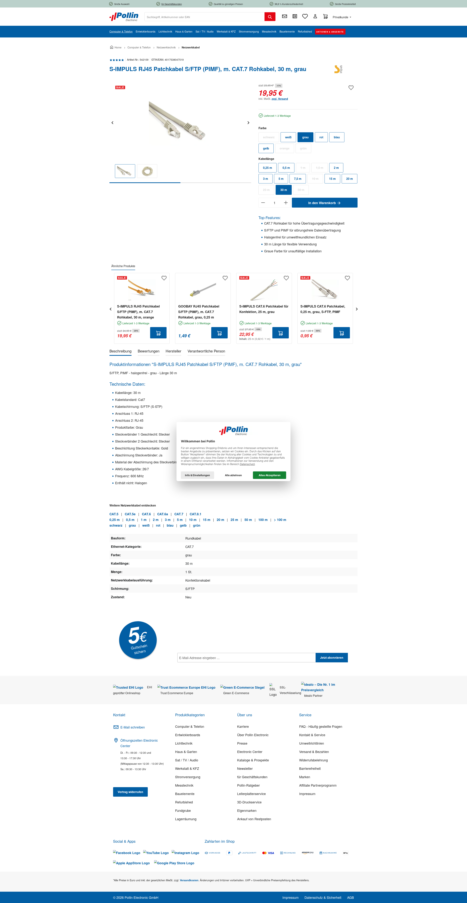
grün (305, 149)
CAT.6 (146, 514)
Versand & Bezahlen (314, 751)
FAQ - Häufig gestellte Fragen (320, 726)
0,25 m (267, 168)
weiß (288, 137)
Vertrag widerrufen (130, 792)
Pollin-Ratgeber (248, 785)
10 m (317, 179)
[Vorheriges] (112, 122)
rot (321, 137)
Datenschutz (200, 665)
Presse (242, 743)
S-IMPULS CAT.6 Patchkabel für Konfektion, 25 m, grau (263, 309)
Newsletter (245, 768)
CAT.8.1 (195, 514)
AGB (350, 897)
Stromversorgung (187, 776)
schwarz (271, 138)
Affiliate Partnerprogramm (318, 785)
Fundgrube (183, 810)
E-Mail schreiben (132, 727)
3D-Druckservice (249, 802)
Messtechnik (184, 785)
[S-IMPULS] (339, 70)
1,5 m (322, 168)
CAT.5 (113, 514)
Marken (304, 776)
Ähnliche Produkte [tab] (123, 266)
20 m (349, 179)
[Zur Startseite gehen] (123, 16)
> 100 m (280, 519)
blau (337, 137)
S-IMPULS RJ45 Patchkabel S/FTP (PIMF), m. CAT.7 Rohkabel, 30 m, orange (138, 312)
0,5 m (286, 168)
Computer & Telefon (189, 726)
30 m (283, 190)
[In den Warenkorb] (158, 332)
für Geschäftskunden (252, 776)
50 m (303, 191)
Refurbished (184, 802)
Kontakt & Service (312, 734)
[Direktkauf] (295, 16)
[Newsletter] (284, 16)
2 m (336, 168)
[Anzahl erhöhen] (285, 203)
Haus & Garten (186, 751)
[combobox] (204, 16)
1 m (305, 168)
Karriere (243, 726)
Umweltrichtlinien (311, 743)
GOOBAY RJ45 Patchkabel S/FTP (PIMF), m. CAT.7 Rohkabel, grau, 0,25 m (198, 312)
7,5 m (297, 179)
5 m (281, 179)
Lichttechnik (183, 743)
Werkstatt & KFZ (187, 768)
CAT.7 (178, 514)
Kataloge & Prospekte (253, 760)
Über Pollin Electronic (253, 734)
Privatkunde (341, 17)
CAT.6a (162, 514)
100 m (263, 519)
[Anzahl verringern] (262, 203)
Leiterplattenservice (251, 793)
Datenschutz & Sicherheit (322, 897)
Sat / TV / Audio (186, 760)
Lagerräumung (185, 818)
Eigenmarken (246, 810)
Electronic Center (249, 751)
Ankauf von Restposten (254, 818)
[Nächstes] (248, 122)
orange (287, 149)
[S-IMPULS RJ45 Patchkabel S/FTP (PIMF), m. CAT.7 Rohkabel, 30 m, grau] (180, 122)
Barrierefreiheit (310, 768)
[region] (180, 133)
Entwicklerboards (187, 734)
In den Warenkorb (322, 202)
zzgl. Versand (280, 98)
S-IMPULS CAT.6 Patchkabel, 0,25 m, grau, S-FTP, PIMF (322, 309)
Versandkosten (189, 880)
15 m (332, 179)
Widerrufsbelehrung (313, 760)
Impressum (307, 793)
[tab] (120, 352)
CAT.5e (130, 514)
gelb (266, 148)
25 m (268, 191)
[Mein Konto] (315, 16)
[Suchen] (270, 16)
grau (305, 137)
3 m (265, 179)
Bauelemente (184, 793)
